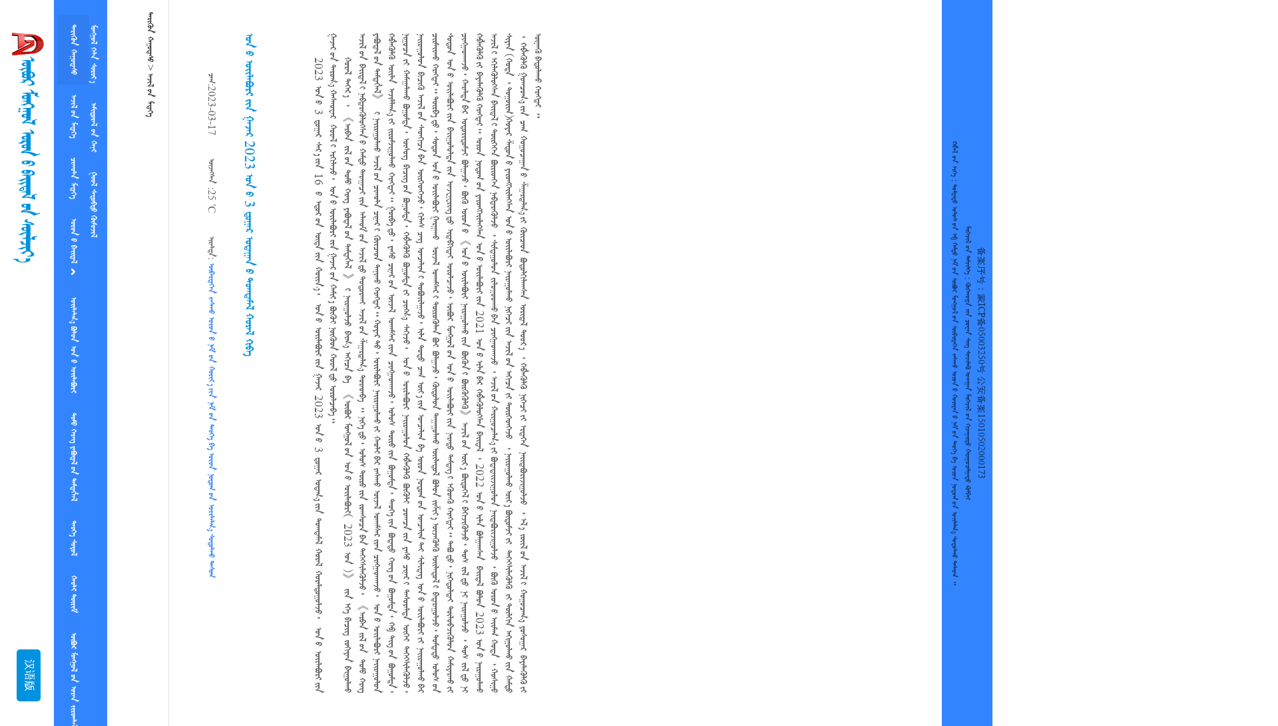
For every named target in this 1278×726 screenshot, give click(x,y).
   (93, 191)
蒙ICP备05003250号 (980, 334)
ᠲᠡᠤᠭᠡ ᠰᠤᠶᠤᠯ (73, 503)
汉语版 (28, 675)
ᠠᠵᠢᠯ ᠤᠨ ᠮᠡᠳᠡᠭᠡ (73, 108)
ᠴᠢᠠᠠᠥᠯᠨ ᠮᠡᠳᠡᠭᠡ (73, 165)
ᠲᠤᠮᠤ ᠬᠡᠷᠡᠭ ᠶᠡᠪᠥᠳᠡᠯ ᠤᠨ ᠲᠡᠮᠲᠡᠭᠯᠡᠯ (73, 428)
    (73, 321)
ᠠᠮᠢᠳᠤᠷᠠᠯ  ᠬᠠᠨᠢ (93, 119)
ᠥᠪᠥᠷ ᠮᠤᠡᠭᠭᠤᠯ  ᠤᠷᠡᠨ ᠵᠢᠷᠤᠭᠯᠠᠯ (73, 634)
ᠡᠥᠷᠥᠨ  (73, 224)
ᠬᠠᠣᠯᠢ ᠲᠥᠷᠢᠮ (73, 554)
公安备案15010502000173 (980, 427)
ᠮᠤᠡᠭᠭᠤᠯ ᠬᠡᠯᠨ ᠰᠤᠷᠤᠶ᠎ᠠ (93, 51)
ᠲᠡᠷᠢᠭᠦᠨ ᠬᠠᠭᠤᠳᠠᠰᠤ (73, 47)
